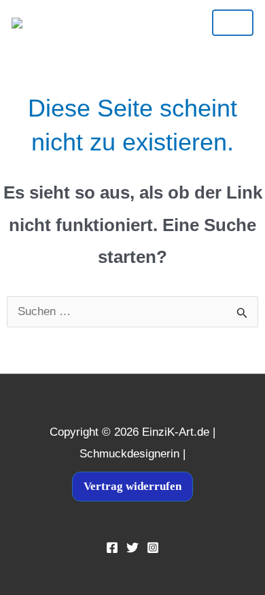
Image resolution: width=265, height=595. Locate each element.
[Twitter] (132, 547)
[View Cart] (119, 22)
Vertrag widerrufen (132, 486)
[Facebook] (112, 547)
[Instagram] (153, 547)
